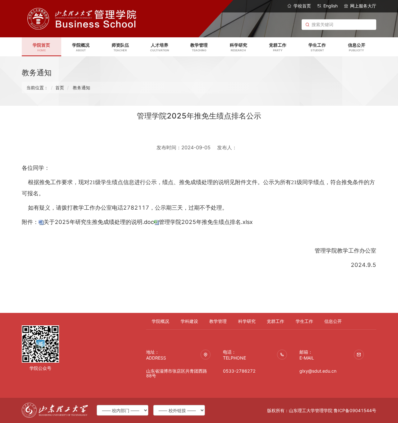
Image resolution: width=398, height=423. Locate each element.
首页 (59, 87)
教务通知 (81, 87)
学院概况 (160, 321)
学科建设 (189, 321)
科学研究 (247, 321)
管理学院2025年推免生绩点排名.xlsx (206, 222)
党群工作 (275, 321)
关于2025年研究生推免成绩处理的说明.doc (99, 222)
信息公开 (333, 321)
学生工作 (304, 321)
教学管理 (218, 321)
